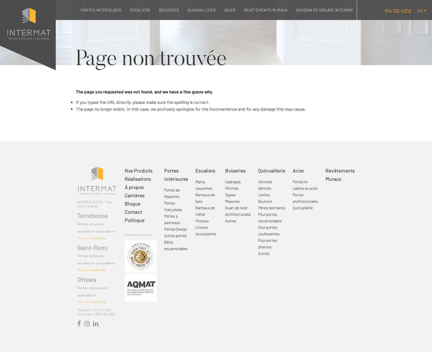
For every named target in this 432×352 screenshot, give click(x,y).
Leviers (264, 195)
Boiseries (169, 10)
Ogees (230, 195)
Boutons (265, 201)
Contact (133, 212)
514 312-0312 (398, 11)
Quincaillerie (202, 10)
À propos (134, 187)
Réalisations (138, 179)
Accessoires (206, 234)
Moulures (232, 201)
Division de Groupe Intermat (324, 10)
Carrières (134, 195)
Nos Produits (138, 170)
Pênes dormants (271, 208)
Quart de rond (236, 208)
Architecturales (238, 214)
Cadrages (233, 182)
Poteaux (202, 221)
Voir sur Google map (91, 238)
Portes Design (175, 229)
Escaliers (140, 10)
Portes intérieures (101, 10)
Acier (229, 10)
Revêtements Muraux (266, 10)
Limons (202, 227)
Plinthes (231, 188)
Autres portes (175, 235)
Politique (134, 220)
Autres (230, 221)
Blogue (132, 204)
